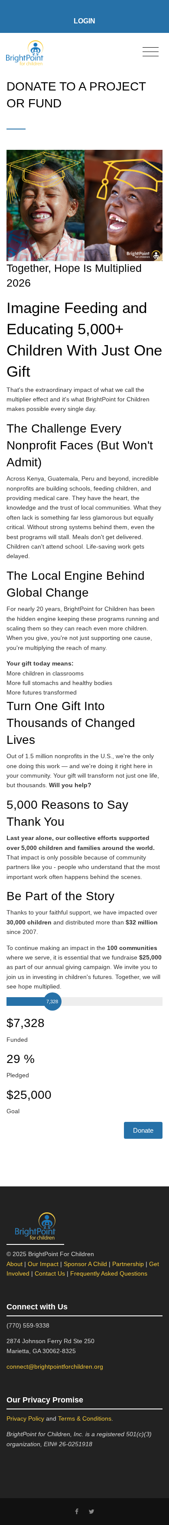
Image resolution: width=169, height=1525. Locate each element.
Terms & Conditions (84, 1418)
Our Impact (43, 1263)
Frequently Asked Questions (108, 1273)
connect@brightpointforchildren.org (54, 1366)
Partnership (128, 1263)
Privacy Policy (25, 1418)
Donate (143, 1130)
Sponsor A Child (85, 1263)
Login (84, 21)
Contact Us (50, 1273)
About (14, 1263)
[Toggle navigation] (150, 52)
